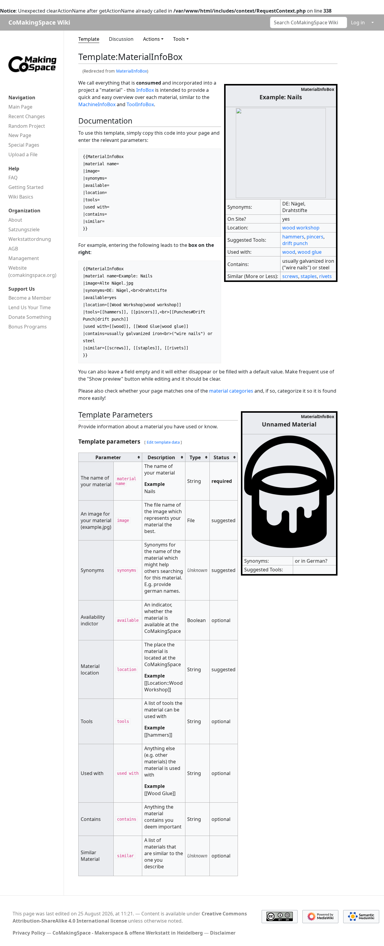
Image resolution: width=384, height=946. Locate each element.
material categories (231, 391)
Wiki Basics (20, 196)
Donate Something (29, 317)
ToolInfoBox (140, 104)
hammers (293, 236)
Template (88, 39)
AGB (13, 248)
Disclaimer (223, 933)
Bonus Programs (27, 326)
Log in (358, 22)
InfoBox (145, 90)
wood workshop (301, 227)
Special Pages (23, 145)
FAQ (13, 177)
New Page (19, 135)
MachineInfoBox (97, 104)
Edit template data (163, 442)
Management (23, 258)
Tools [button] (179, 39)
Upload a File (23, 154)
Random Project (26, 126)
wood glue (310, 252)
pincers (315, 236)
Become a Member (29, 298)
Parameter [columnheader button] (108, 457)
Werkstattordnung (29, 239)
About (15, 220)
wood (288, 252)
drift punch (295, 243)
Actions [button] (151, 39)
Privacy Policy (29, 933)
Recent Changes (26, 116)
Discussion (121, 39)
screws (290, 276)
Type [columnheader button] (195, 457)
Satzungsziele (24, 229)
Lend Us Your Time (29, 307)
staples (309, 276)
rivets (325, 276)
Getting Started (26, 187)
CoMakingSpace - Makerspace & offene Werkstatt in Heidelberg (127, 933)
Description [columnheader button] (161, 457)
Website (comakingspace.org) (32, 271)
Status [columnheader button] (221, 457)
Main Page (20, 106)
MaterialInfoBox (131, 71)
